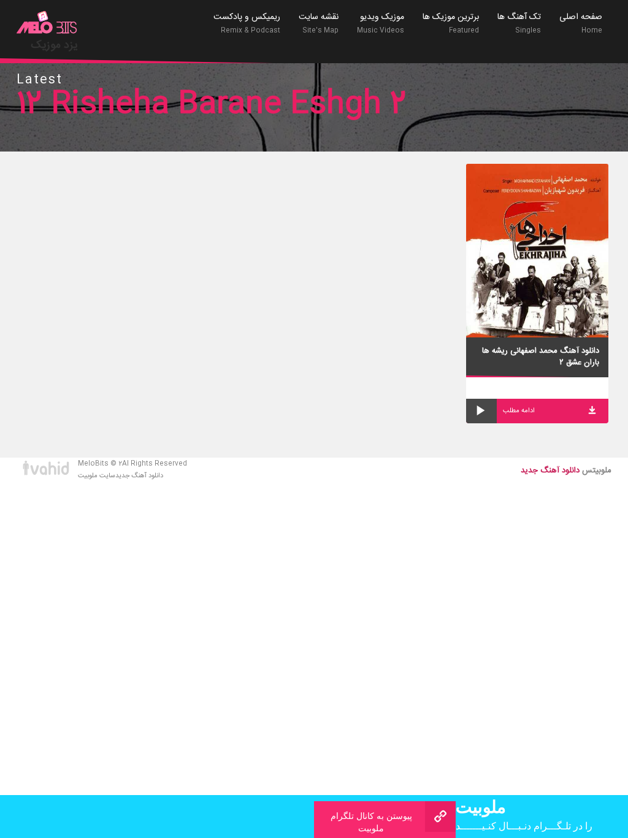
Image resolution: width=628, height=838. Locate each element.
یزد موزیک (54, 45)
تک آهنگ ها (519, 23)
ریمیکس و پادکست (246, 23)
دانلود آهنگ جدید (139, 476)
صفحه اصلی (580, 23)
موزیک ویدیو (380, 23)
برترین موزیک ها (451, 23)
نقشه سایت (319, 23)
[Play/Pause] (481, 411)
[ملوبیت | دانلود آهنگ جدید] (47, 24)
